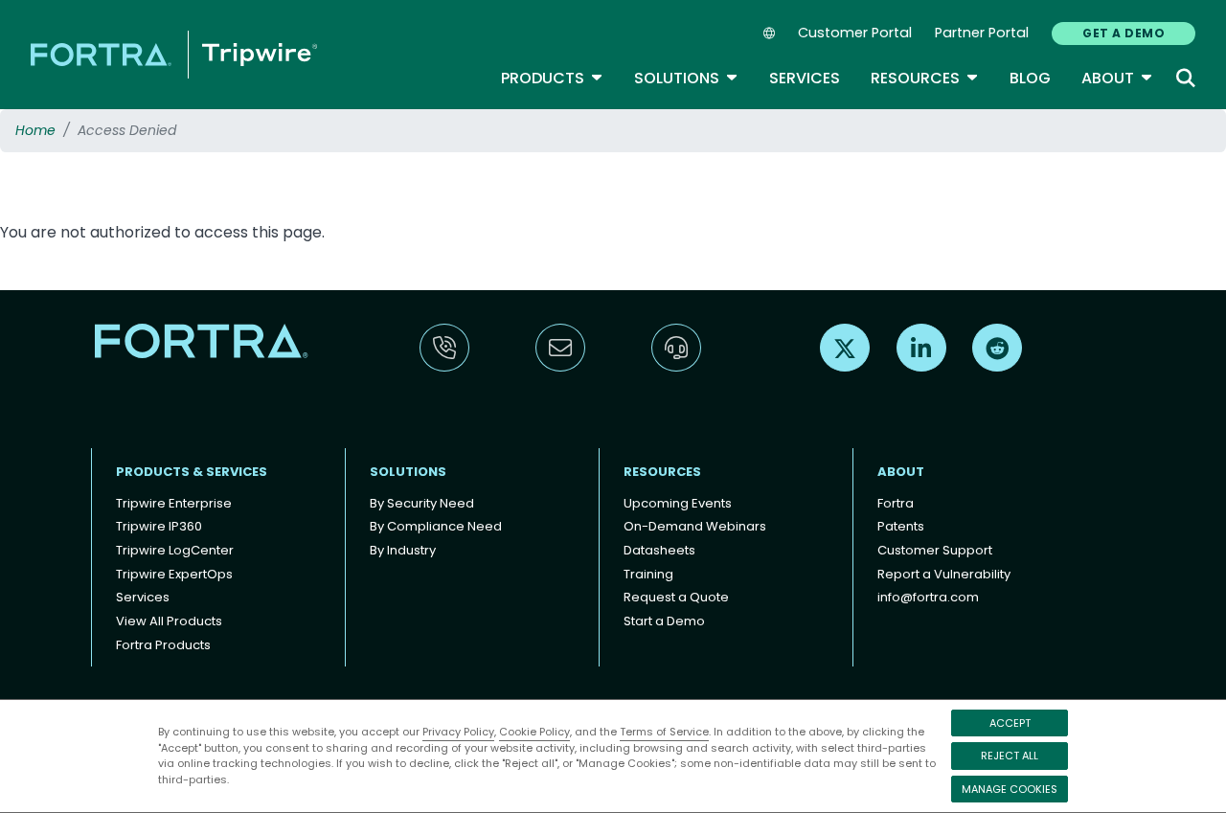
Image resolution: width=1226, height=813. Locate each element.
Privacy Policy (458, 731)
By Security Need (422, 503)
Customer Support (934, 550)
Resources (925, 78)
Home (35, 130)
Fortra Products (163, 645)
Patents (900, 526)
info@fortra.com (928, 597)
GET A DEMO (1123, 33)
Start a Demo (664, 621)
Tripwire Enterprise (174, 503)
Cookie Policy (534, 731)
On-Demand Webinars (695, 526)
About (1117, 78)
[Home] (174, 54)
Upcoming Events (678, 503)
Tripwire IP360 (159, 526)
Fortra (895, 503)
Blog (1030, 78)
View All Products (169, 621)
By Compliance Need (436, 526)
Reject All (1009, 755)
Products (552, 78)
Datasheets (659, 550)
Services (804, 78)
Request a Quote (676, 597)
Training (648, 574)
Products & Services (191, 472)
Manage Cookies (1009, 789)
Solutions (686, 78)
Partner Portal (982, 32)
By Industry (403, 550)
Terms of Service (664, 731)
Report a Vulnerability (943, 574)
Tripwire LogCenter (175, 550)
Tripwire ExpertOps (174, 574)
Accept (1010, 723)
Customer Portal (855, 32)
